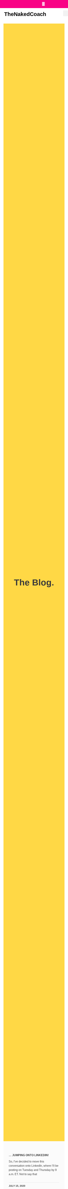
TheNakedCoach (25, 14)
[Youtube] (43, 4)
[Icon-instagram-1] (50, 4)
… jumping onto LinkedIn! (29, 1155)
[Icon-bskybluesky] (58, 4)
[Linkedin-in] (36, 4)
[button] (65, 13)
